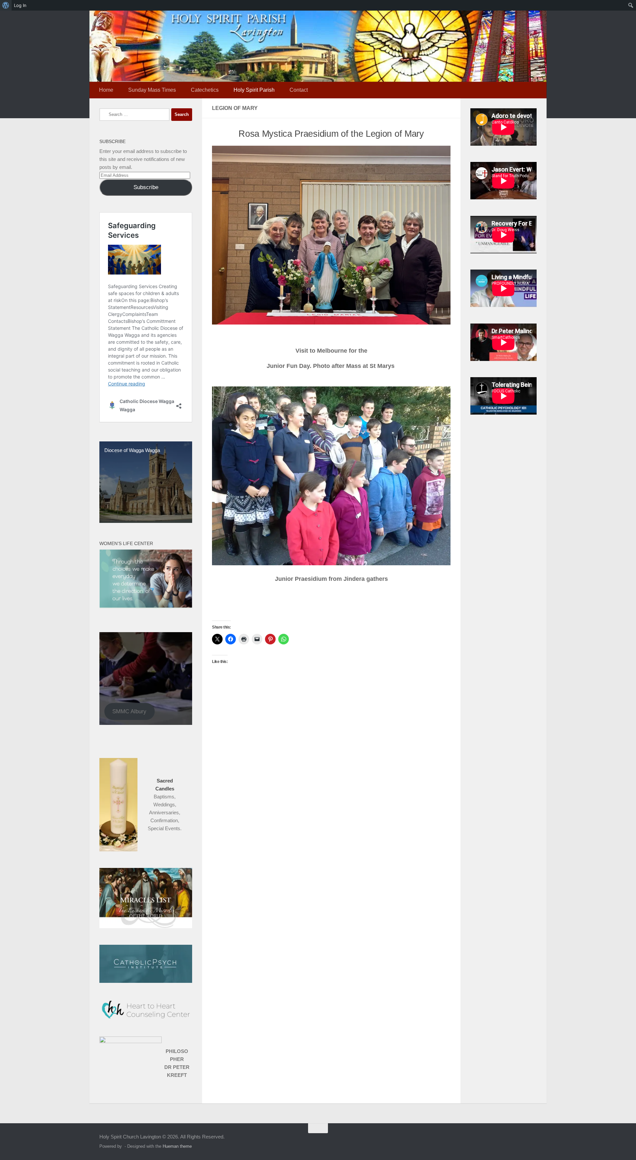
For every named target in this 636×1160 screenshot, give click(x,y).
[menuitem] (6, 5)
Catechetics (205, 90)
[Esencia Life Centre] (145, 606)
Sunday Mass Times (152, 90)
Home (106, 90)
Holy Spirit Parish (254, 90)
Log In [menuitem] (20, 5)
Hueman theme (177, 1146)
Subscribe (145, 187)
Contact (299, 90)
